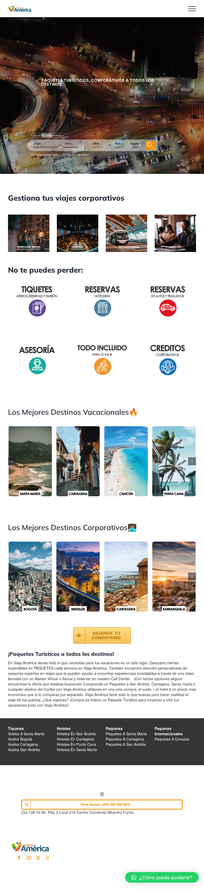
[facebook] (19, 858)
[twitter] (38, 858)
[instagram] (29, 858)
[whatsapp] (47, 858)
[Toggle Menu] (192, 8)
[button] (12, 461)
